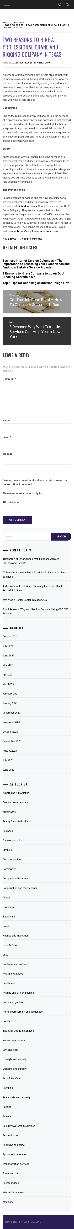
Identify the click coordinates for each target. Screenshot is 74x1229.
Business (10, 239)
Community (9, 869)
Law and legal (10, 1049)
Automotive (9, 812)
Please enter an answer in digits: (22, 493)
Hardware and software (16, 964)
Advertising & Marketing (16, 792)
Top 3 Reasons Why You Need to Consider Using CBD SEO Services (35, 611)
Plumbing (8, 1087)
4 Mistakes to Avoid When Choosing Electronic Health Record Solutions (33, 588)
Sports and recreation (15, 1154)
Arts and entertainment (16, 802)
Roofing (7, 1106)
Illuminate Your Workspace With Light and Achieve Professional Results (31, 561)
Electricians (9, 916)
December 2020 (11, 712)
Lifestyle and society (14, 1059)
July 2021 (8, 646)
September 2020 (12, 741)
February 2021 (11, 693)
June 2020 (8, 769)
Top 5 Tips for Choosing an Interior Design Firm (36, 283)
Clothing (7, 850)
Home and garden (13, 1002)
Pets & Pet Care (12, 1078)
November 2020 (11, 722)
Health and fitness (13, 973)
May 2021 (8, 665)
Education (8, 907)
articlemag (44, 63)
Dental (6, 897)
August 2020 (10, 750)
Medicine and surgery (15, 1068)
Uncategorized (11, 1183)
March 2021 (9, 684)
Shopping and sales (14, 1144)
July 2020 (8, 760)
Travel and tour (11, 1173)
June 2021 (8, 655)
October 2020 (10, 731)
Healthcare (9, 983)
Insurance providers (14, 1040)
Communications (12, 859)
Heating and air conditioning (18, 992)
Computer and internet (15, 878)
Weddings (8, 1202)
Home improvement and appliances (23, 1011)
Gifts (5, 954)
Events (6, 926)
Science (7, 1116)
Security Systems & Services (19, 1125)
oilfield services (32, 239)
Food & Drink (10, 945)
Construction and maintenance (20, 888)
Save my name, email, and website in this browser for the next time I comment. (35, 482)
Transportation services (16, 1164)
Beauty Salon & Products (17, 821)
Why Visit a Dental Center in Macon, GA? (25, 599)
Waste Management (14, 1192)
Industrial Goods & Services (18, 1030)
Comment (9, 379)
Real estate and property (16, 1097)
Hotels (6, 1021)
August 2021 (10, 636)
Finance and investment (16, 935)
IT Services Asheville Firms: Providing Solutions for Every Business (35, 574)
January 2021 (10, 703)
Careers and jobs (12, 840)
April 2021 (8, 674)
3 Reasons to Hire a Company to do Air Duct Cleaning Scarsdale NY (33, 275)
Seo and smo (10, 1135)
